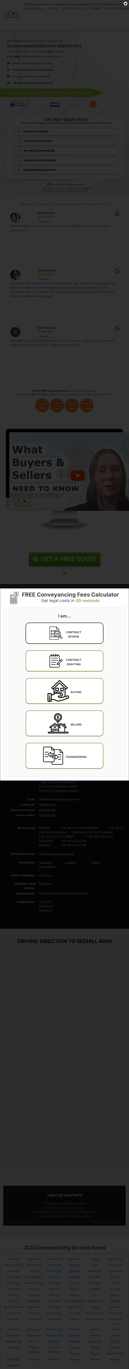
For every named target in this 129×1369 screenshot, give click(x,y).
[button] (64, 633)
